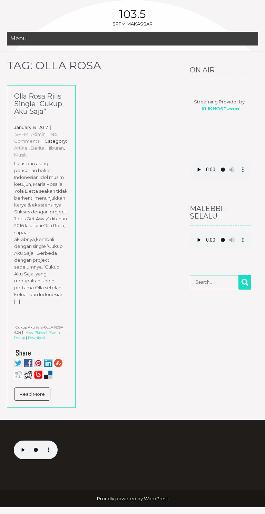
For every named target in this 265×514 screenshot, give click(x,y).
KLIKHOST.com (220, 108)
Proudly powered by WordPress (132, 498)
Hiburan (55, 148)
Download (36, 338)
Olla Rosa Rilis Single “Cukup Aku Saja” (38, 103)
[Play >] (19, 317)
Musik (20, 155)
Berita (38, 148)
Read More (32, 394)
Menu (18, 38)
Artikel (21, 148)
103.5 (132, 14)
